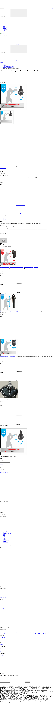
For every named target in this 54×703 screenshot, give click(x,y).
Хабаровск (41, 633)
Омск (24, 633)
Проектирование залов (7, 533)
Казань (43, 632)
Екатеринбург (35, 632)
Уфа (38, 633)
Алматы (4, 637)
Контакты (4, 31)
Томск (36, 633)
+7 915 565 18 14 (3, 608)
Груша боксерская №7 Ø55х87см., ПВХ (7, 356)
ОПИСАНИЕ (5, 218)
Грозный (31, 632)
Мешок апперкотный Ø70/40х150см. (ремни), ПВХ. (9, 311)
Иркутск (40, 632)
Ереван (1, 651)
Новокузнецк (15, 633)
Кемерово (46, 632)
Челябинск (45, 633)
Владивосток (24, 632)
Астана (2, 33)
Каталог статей (5, 27)
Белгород (14, 632)
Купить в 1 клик (3, 168)
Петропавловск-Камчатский (30, 633)
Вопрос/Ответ (5, 542)
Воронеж (28, 632)
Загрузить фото (22, 681)
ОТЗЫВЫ (4, 219)
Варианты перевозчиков (20, 205)
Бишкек (1, 644)
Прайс (4, 535)
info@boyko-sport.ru (3, 528)
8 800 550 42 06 (3, 597)
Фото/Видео (5, 29)
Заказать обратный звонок (5, 216)
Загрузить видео (41, 681)
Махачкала (10, 633)
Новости (4, 28)
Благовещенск (19, 632)
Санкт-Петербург (6, 632)
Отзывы (4, 30)
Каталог (17, 44)
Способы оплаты (19, 213)
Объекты (4, 539)
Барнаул (11, 632)
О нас (4, 26)
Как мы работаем (6, 531)
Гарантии (4, 541)
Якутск (48, 633)
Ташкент (2, 655)
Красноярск (6, 633)
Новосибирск (20, 633)
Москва (1, 632)
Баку (1, 648)
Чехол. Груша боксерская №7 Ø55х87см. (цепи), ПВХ (10, 398)
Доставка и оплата (6, 540)
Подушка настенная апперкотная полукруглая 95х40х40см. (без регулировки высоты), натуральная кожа (19, 267)
